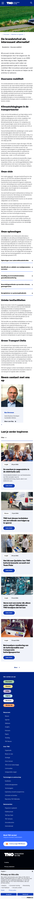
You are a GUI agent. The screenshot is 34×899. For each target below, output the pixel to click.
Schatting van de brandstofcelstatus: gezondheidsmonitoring (12, 277)
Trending (7, 738)
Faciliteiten (8, 781)
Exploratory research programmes (14, 792)
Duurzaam (9, 681)
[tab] (1, 424)
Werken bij (9, 705)
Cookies (6, 862)
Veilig (7, 691)
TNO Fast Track (9, 815)
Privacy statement (9, 866)
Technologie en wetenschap (12, 777)
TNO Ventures (9, 819)
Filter (3, 437)
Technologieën (9, 788)
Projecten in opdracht (11, 808)
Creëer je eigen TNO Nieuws (17, 843)
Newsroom (6, 712)
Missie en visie (9, 754)
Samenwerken (7, 804)
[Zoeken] (31, 2)
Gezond (8, 686)
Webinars (7, 723)
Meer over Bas (9, 421)
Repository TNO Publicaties (12, 799)
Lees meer (10, 486)
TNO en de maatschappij (12, 765)
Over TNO (6, 746)
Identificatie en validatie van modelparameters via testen (15, 268)
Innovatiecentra (9, 822)
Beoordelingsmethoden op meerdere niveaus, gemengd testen (15, 285)
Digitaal (8, 696)
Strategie (7, 757)
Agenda (7, 719)
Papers (7, 734)
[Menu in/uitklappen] (2, 3)
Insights (7, 727)
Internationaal (9, 826)
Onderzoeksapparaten (11, 784)
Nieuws (7, 716)
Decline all (25, 894)
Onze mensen (9, 761)
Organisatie (8, 750)
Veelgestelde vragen (11, 772)
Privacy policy (12, 890)
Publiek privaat (9, 811)
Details (2, 890)
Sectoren (8, 700)
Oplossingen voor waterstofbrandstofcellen (15, 260)
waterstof (10, 176)
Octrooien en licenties (11, 795)
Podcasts (7, 730)
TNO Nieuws (8, 741)
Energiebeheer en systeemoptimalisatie (13, 293)
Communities (8, 768)
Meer (16, 667)
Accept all (8, 894)
